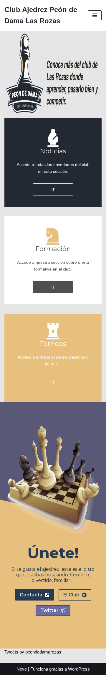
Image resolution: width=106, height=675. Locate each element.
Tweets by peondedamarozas (32, 651)
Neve (21, 668)
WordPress (79, 668)
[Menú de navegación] (95, 15)
